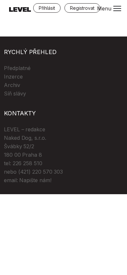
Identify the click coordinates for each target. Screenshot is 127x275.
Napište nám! (35, 180)
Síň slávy (15, 93)
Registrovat (82, 8)
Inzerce (13, 76)
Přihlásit (47, 8)
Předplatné (17, 68)
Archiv (12, 85)
